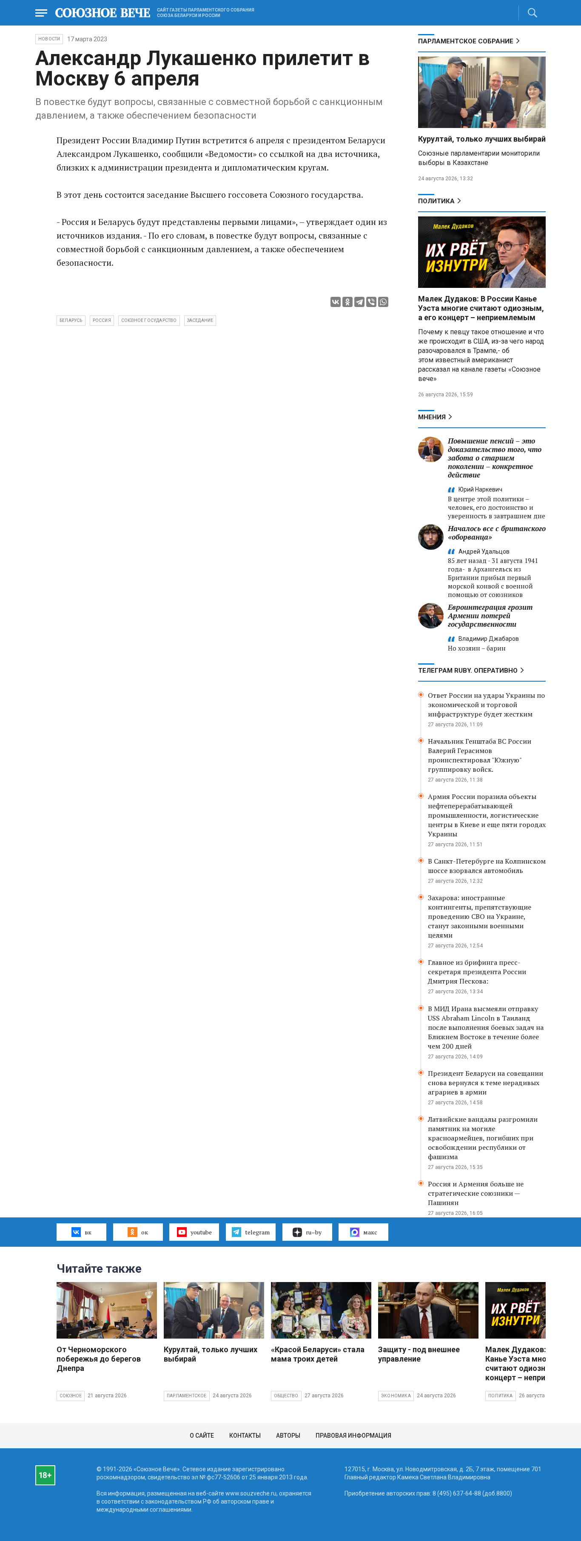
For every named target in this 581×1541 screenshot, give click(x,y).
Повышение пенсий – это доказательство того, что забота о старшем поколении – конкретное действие (494, 458)
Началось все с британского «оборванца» (497, 532)
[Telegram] (359, 302)
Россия (102, 320)
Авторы (288, 1435)
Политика (436, 201)
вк (88, 1232)
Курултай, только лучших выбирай (482, 138)
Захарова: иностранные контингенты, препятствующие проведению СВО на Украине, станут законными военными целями (479, 916)
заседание (200, 320)
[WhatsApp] (383, 302)
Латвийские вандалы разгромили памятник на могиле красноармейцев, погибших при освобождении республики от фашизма (483, 1138)
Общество (286, 1395)
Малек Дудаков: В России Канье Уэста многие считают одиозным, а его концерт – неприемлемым (481, 308)
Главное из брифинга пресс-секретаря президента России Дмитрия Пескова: (477, 972)
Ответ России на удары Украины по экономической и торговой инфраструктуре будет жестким (486, 705)
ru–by (314, 1232)
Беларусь (71, 320)
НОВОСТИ (49, 39)
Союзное (71, 1395)
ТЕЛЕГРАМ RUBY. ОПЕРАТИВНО (468, 670)
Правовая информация (353, 1435)
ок (144, 1232)
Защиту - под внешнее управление (419, 1354)
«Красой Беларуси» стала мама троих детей (318, 1354)
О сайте (202, 1435)
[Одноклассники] (347, 302)
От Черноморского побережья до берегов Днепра (99, 1359)
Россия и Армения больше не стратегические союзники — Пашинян (476, 1193)
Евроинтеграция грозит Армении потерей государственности (490, 615)
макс (370, 1232)
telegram (257, 1232)
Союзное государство (149, 320)
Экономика (396, 1395)
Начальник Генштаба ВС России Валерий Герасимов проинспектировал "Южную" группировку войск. (479, 755)
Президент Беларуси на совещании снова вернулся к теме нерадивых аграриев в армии (485, 1083)
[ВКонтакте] (335, 302)
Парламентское (187, 1395)
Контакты (245, 1435)
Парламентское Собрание (465, 41)
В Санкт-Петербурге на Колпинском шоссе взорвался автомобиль (487, 865)
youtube (201, 1232)
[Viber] (371, 302)
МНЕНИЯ (432, 417)
